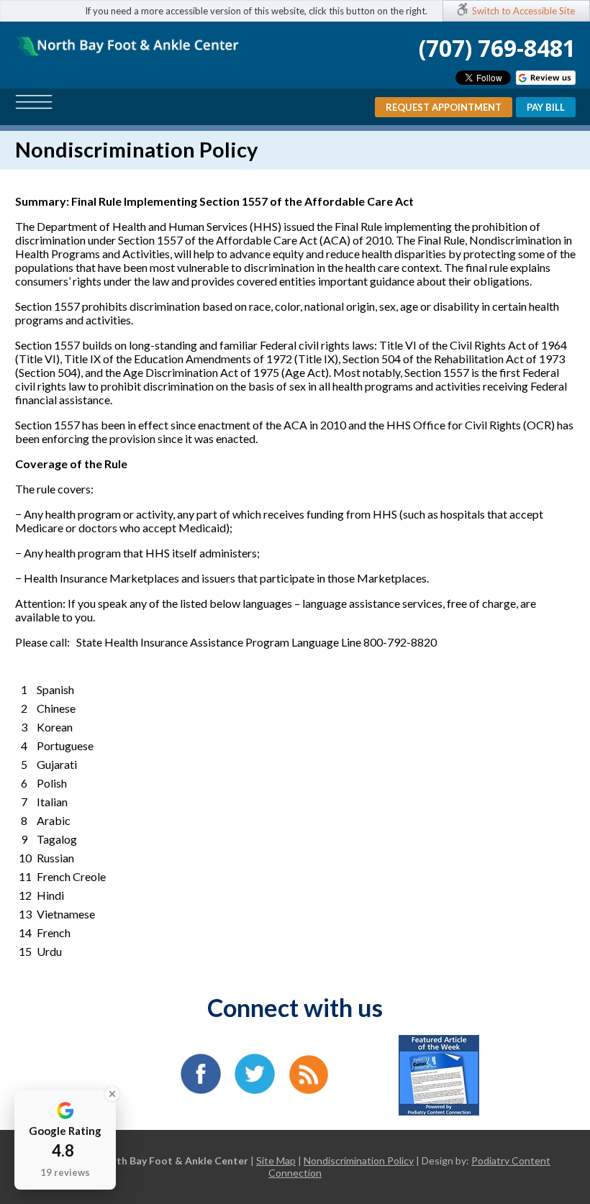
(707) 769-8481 (497, 47)
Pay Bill (546, 107)
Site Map (276, 1160)
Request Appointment (444, 107)
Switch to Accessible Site (523, 11)
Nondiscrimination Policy (359, 1160)
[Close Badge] (112, 1094)
